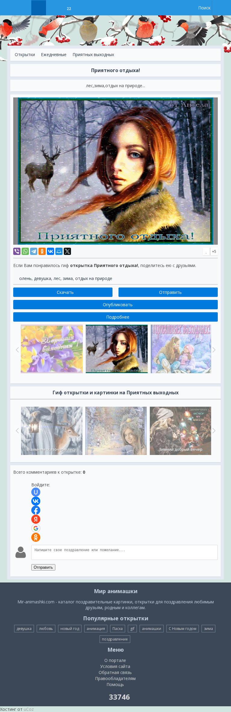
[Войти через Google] (35, 528)
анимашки (151, 628)
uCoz (29, 709)
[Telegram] (33, 251)
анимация (96, 628)
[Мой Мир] (59, 251)
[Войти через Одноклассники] (35, 537)
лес (57, 278)
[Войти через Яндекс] (35, 519)
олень (25, 278)
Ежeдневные (53, 54)
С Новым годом (182, 628)
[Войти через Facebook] (35, 510)
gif (132, 628)
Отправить (43, 567)
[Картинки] (53, 7)
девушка (42, 278)
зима (68, 278)
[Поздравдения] (83, 7)
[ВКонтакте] (50, 251)
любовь (46, 628)
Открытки (25, 54)
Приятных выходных (93, 54)
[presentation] (16, 430)
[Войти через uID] (35, 492)
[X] (67, 251)
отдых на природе (93, 278)
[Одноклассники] (42, 251)
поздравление (115, 639)
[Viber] (16, 251)
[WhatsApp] (25, 251)
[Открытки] (38, 7)
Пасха (117, 628)
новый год (69, 628)
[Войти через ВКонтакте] (35, 501)
